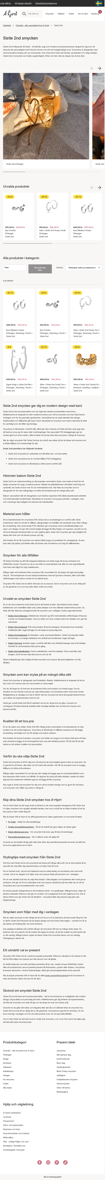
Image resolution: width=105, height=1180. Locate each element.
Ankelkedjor (8, 1071)
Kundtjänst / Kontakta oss (14, 1145)
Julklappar (61, 1075)
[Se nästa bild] (99, 68)
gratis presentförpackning (56, 975)
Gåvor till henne (63, 1087)
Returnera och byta (11, 1129)
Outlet (5, 1083)
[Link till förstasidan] (10, 13)
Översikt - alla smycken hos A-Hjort (18, 1050)
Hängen (6, 1075)
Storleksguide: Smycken (14, 1150)
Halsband (7, 1067)
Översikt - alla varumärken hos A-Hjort (32, 25)
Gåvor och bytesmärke (13, 1125)
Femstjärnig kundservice (40, 3)
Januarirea (61, 1050)
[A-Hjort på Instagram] (48, 1163)
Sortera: (59, 267)
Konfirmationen (63, 1059)
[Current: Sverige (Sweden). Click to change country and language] (99, 3)
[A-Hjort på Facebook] (39, 1163)
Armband (7, 1063)
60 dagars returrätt (17, 3)
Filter (6, 267)
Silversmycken (63, 1083)
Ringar (6, 1059)
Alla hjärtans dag (64, 1055)
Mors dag (61, 1063)
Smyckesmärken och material (16, 1133)
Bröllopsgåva (62, 1092)
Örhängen (7, 1055)
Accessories (8, 1079)
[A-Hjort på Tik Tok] (65, 1163)
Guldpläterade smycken (67, 1079)
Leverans (7, 1117)
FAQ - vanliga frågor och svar (16, 1141)
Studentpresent (63, 1067)
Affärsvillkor (8, 1137)
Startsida (7, 25)
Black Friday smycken (66, 1071)
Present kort (8, 1121)
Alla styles (7, 1087)
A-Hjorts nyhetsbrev (12, 1113)
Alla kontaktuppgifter (53, 1177)
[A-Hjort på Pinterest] (57, 1163)
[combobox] (34, 13)
